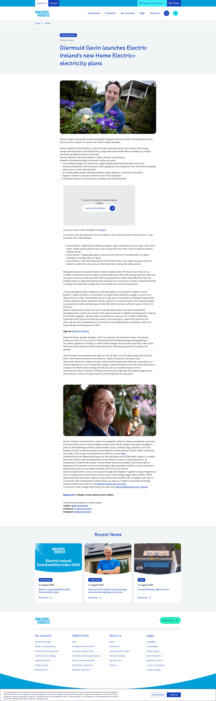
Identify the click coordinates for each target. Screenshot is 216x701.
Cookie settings (153, 670)
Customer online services (46, 651)
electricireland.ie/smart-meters (132, 487)
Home (37, 23)
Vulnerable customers (82, 665)
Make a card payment (45, 646)
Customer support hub (82, 651)
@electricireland (79, 505)
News (47, 23)
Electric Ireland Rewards (83, 660)
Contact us (114, 646)
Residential (41, 3)
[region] (108, 695)
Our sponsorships (117, 656)
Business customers (81, 670)
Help (74, 642)
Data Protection (153, 656)
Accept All (174, 695)
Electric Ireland (81, 331)
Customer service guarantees (86, 656)
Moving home (41, 670)
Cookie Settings (158, 695)
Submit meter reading (45, 656)
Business (53, 3)
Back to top (168, 620)
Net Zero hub (115, 660)
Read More (43, 597)
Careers (113, 665)
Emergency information (83, 646)
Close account (41, 665)
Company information (119, 651)
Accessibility (152, 646)
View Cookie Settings (95, 208)
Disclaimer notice (154, 660)
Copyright (151, 642)
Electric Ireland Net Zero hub (112, 484)
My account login (43, 642)
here (123, 453)
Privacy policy (152, 651)
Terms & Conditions (155, 665)
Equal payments (42, 660)
